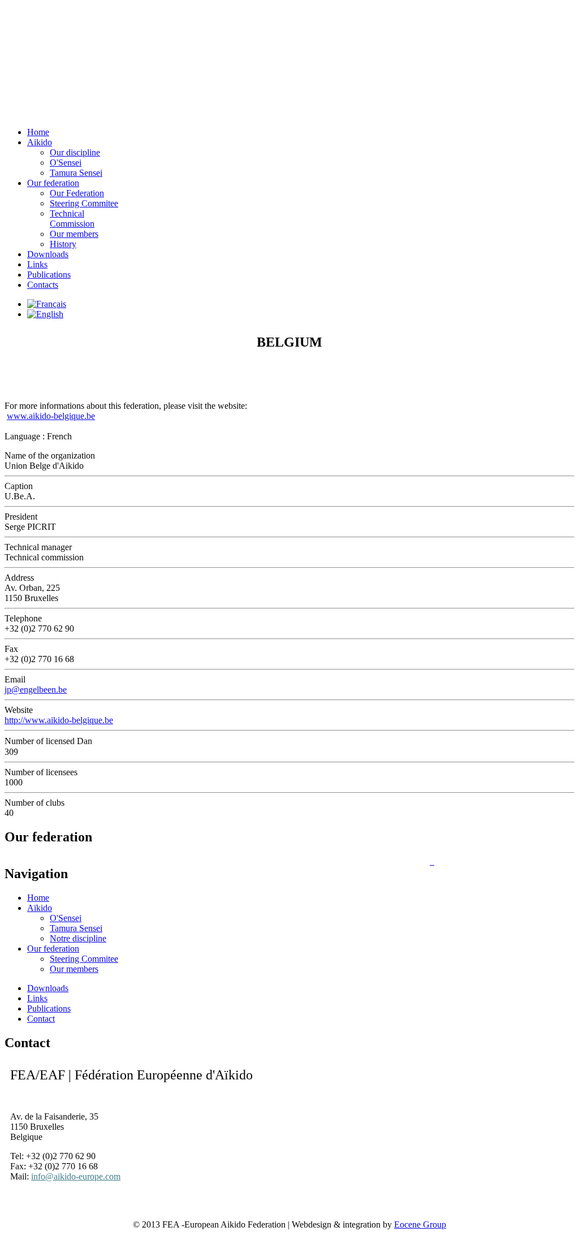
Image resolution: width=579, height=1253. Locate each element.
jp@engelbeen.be (36, 689)
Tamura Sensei (76, 928)
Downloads (47, 254)
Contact (41, 1018)
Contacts (42, 285)
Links (37, 264)
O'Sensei (65, 918)
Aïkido (39, 908)
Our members (74, 234)
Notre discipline (78, 938)
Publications (49, 274)
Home (38, 897)
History (63, 244)
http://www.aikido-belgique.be (59, 720)
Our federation (53, 948)
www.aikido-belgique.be (51, 416)
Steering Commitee (84, 958)
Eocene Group (420, 1224)
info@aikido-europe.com (75, 1176)
